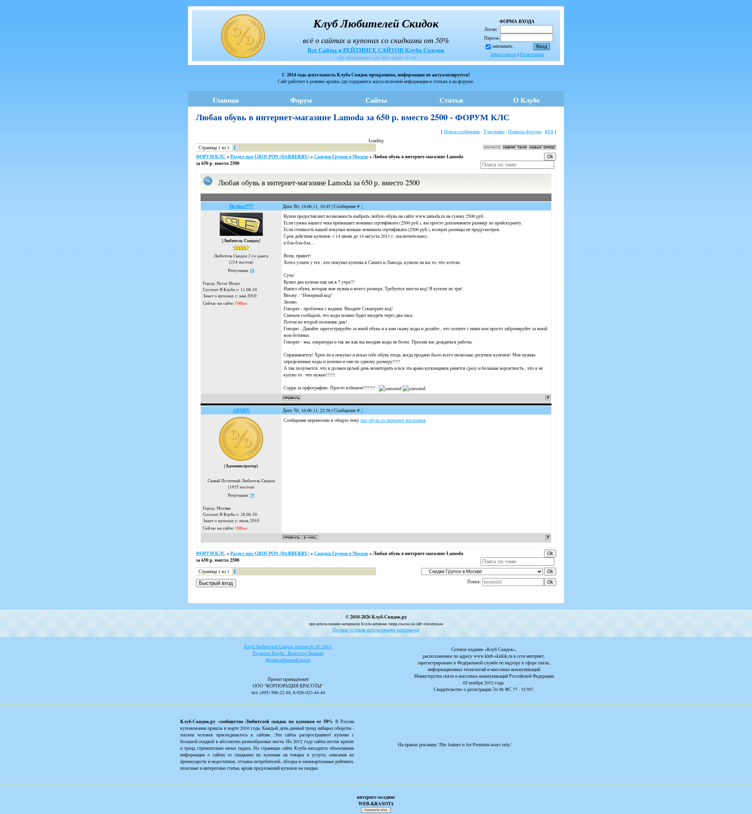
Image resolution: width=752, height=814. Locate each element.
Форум (301, 100)
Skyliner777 (241, 206)
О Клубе (526, 100)
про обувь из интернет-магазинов (393, 420)
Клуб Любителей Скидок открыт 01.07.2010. (288, 646)
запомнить (502, 46)
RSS (549, 131)
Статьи (451, 100)
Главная (226, 100)
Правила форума (524, 131)
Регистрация (532, 54)
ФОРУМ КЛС (211, 156)
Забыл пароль (503, 54)
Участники (493, 131)
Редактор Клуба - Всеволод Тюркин (288, 653)
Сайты (376, 100)
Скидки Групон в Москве (341, 156)
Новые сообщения (462, 131)
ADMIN (241, 410)
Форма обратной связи (288, 660)
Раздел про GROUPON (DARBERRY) (269, 156)
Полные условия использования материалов (376, 629)
